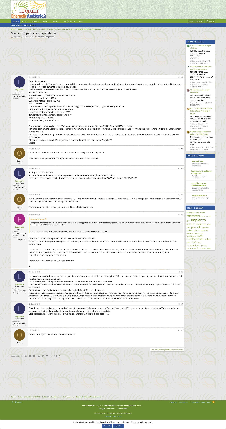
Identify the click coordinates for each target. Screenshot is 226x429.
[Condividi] (178, 77)
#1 (182, 77)
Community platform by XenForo (113, 413)
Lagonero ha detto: (37, 219)
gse (188, 220)
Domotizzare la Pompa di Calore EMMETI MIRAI (200, 132)
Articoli (25, 21)
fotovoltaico (194, 215)
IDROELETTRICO (196, 105)
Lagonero (16, 37)
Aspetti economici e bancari (199, 63)
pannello (205, 227)
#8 (182, 330)
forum (202, 212)
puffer (200, 235)
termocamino (193, 248)
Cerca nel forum (29, 25)
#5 (182, 214)
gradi (208, 216)
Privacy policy (194, 402)
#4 (182, 195)
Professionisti (69, 21)
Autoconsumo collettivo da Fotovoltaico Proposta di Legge (201, 110)
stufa (194, 242)
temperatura (50, 37)
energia (190, 212)
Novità (34, 21)
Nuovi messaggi (16, 25)
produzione (191, 236)
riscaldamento (195, 239)
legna (198, 224)
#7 (182, 304)
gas (203, 216)
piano (196, 230)
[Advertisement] (81, 56)
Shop (81, 21)
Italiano (19, 402)
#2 (182, 148)
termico (204, 245)
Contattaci (173, 402)
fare (197, 212)
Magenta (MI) (22, 239)
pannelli (195, 227)
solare (208, 239)
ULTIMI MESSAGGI (195, 41)
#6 (182, 272)
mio (208, 224)
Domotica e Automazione (199, 149)
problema (198, 233)
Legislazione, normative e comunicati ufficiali (199, 85)
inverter (190, 224)
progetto (41, 37)
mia (204, 224)
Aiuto (203, 402)
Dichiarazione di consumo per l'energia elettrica (200, 67)
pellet (189, 230)
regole (204, 248)
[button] (38, 21)
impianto (198, 220)
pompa (204, 230)
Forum (16, 21)
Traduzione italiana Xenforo (113, 416)
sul (199, 242)
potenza (190, 233)
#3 (182, 168)
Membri (55, 21)
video (209, 248)
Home (209, 402)
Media (44, 21)
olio (188, 227)
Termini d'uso (183, 402)
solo (188, 242)
